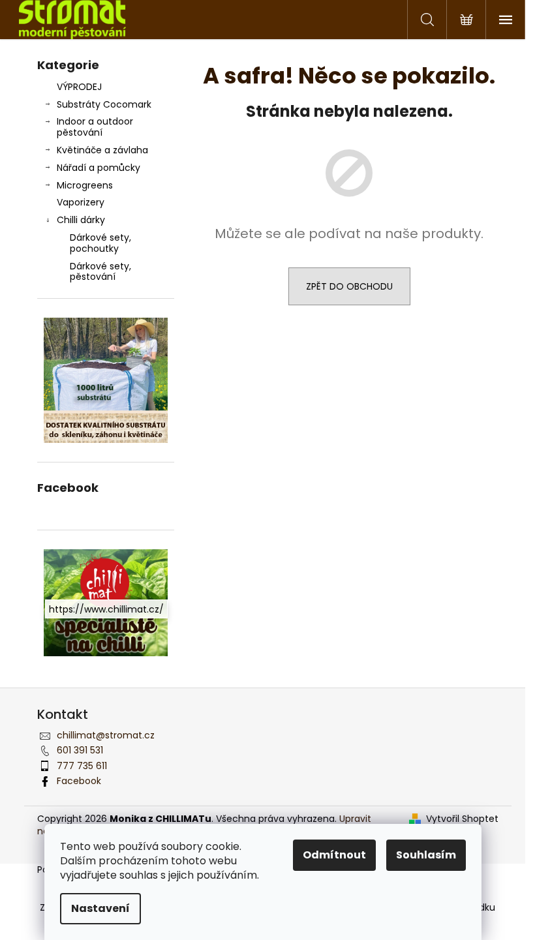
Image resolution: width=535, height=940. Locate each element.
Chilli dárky (81, 219)
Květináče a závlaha (102, 150)
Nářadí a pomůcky (98, 167)
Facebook (79, 780)
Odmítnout (334, 854)
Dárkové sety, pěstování (100, 272)
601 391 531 (80, 750)
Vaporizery (80, 202)
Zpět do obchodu (349, 286)
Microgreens (85, 185)
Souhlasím (426, 854)
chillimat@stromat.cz (106, 735)
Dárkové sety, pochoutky (100, 243)
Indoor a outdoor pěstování (95, 127)
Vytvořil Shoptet (462, 819)
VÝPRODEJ (79, 86)
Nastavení (100, 908)
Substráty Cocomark (104, 104)
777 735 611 (82, 765)
